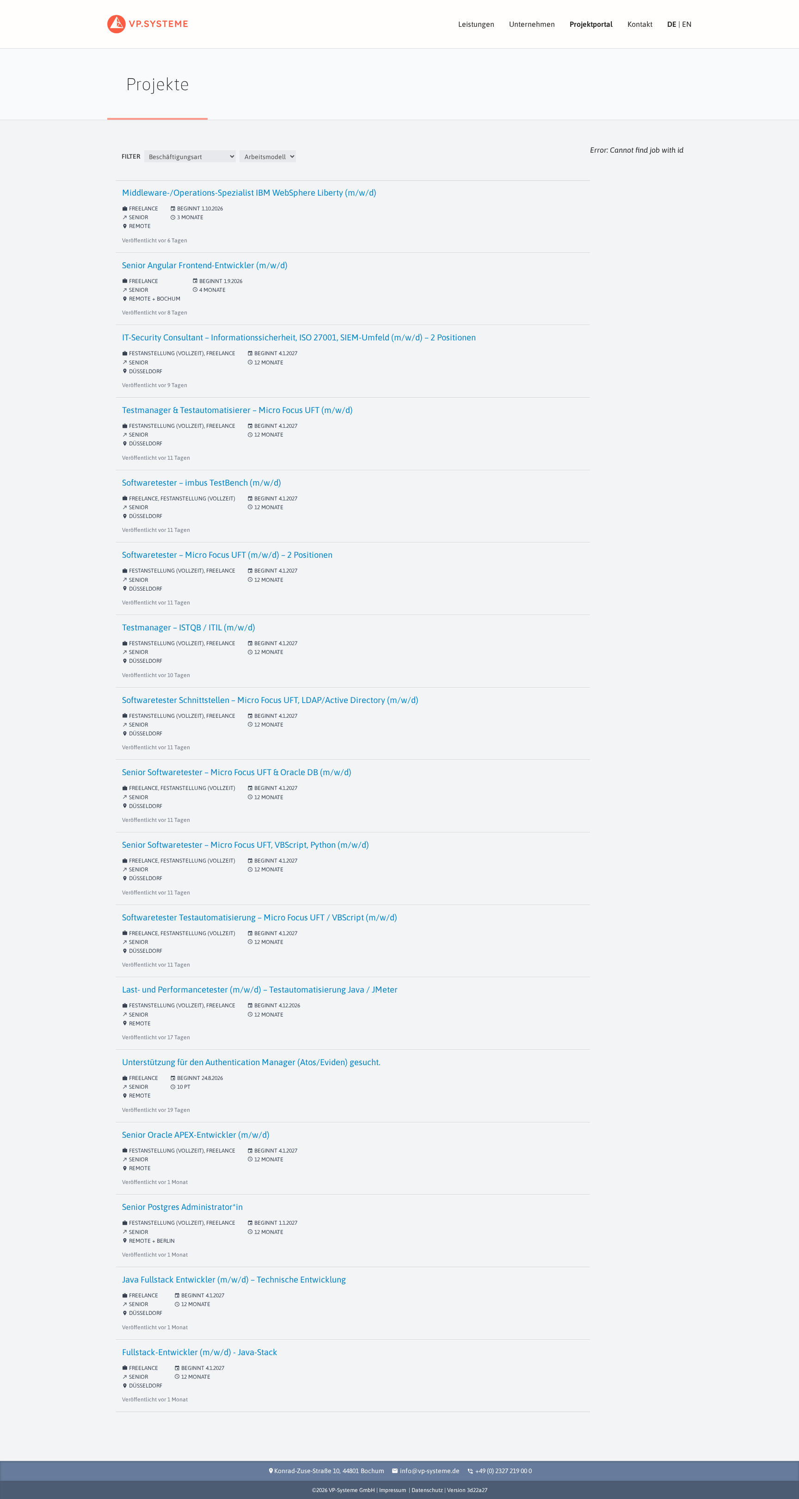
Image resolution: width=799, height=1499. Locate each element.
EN (687, 24)
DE (671, 24)
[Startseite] (147, 24)
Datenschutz (427, 1490)
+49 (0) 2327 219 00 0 (503, 1470)
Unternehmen (532, 24)
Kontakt (639, 24)
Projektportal (591, 24)
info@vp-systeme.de (430, 1470)
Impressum (392, 1490)
